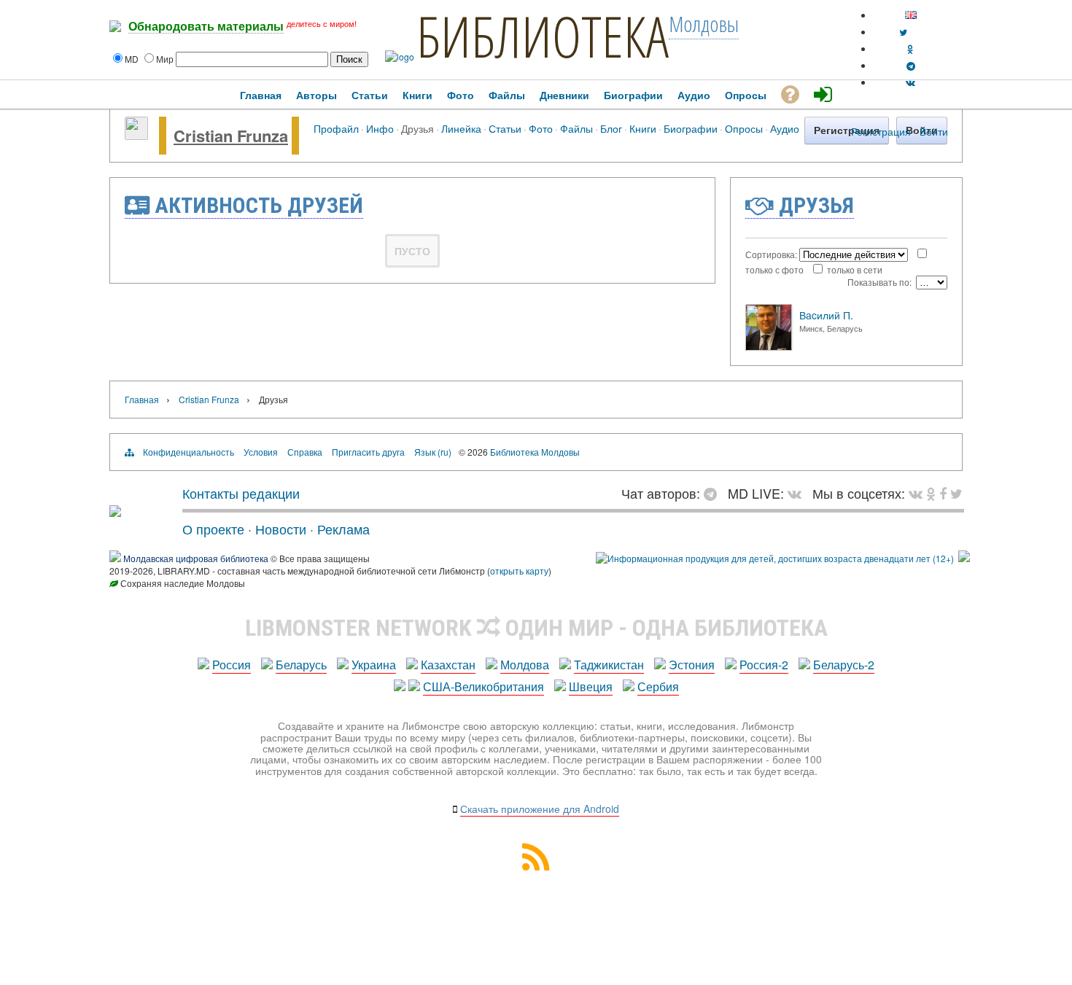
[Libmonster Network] (775, 558)
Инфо (380, 128)
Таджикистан (609, 664)
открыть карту (519, 570)
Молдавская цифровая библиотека (195, 558)
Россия (231, 664)
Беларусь (301, 664)
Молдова (524, 664)
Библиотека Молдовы (535, 451)
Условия (261, 451)
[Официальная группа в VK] (910, 82)
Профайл (336, 128)
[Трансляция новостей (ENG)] (903, 32)
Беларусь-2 (843, 664)
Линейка (461, 128)
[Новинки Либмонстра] (931, 492)
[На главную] (115, 511)
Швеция (591, 686)
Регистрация (881, 131)
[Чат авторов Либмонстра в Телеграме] (910, 65)
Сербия (658, 686)
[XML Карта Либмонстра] (536, 865)
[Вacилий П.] (768, 346)
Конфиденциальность (188, 451)
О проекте (213, 528)
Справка (304, 451)
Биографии (691, 128)
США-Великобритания (483, 686)
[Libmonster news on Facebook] (943, 492)
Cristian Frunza (231, 135)
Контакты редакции (241, 492)
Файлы (576, 128)
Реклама (343, 528)
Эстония (692, 664)
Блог (611, 128)
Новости (280, 528)
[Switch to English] (911, 15)
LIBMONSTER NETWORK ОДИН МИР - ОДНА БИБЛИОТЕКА (536, 628)
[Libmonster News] (956, 492)
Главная (142, 399)
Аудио (784, 128)
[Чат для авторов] (714, 492)
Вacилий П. (826, 315)
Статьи (505, 128)
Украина (373, 664)
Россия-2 (763, 664)
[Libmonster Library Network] (964, 558)
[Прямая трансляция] (798, 492)
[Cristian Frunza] (136, 135)
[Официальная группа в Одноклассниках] (910, 48)
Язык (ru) (432, 451)
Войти (934, 131)
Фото (541, 128)
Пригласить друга (368, 451)
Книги (642, 128)
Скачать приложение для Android (539, 808)
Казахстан (448, 664)
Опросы (744, 128)
